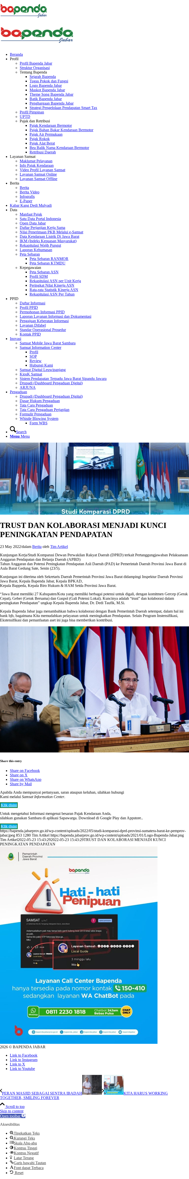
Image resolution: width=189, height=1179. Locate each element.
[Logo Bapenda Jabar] (37, 46)
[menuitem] (99, 54)
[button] (12, 1116)
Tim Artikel (59, 546)
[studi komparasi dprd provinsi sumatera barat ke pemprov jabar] (94, 513)
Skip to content (11, 1111)
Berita (37, 546)
